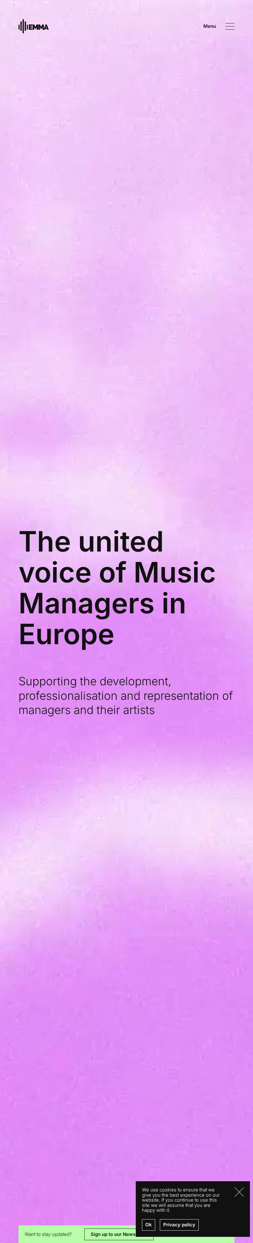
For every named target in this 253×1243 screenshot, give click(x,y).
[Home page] (34, 26)
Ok (148, 1225)
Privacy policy (179, 1225)
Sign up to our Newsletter (119, 1234)
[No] (239, 1192)
